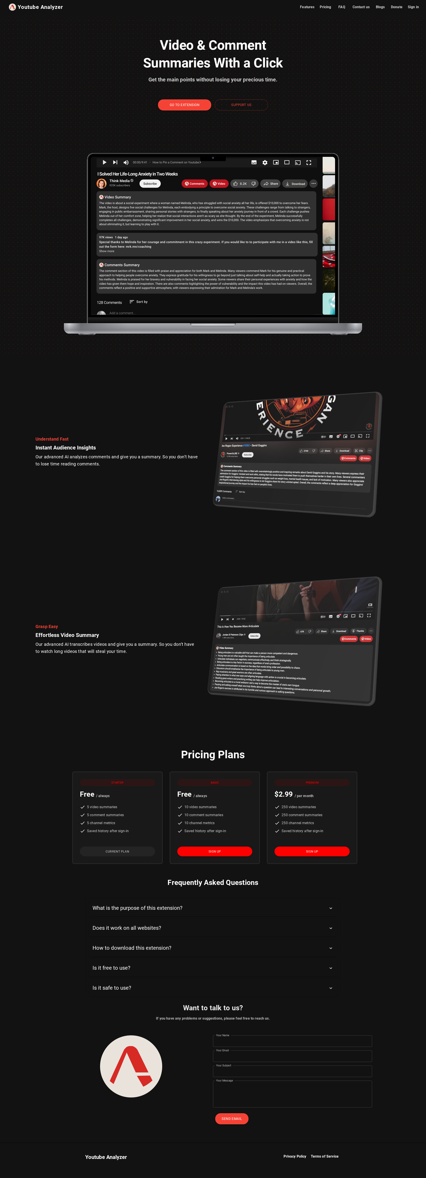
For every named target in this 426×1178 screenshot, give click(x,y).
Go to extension (184, 105)
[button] (213, 908)
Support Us (241, 105)
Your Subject (223, 1065)
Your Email (222, 1050)
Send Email (232, 1119)
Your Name (222, 1035)
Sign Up (215, 851)
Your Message (224, 1080)
